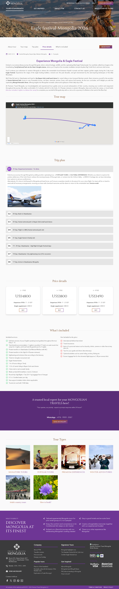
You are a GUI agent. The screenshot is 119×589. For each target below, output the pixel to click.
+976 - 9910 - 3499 (20, 566)
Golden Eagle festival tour (69, 555)
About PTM (59, 9)
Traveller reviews (39, 552)
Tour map (24, 47)
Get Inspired (39, 9)
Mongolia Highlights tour (68, 550)
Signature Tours (67, 545)
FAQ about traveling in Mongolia (71, 571)
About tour (12, 47)
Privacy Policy (108, 587)
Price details (47, 47)
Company (37, 545)
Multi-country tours (104, 9)
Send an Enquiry (105, 3)
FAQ (93, 3)
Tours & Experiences (15, 9)
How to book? (65, 574)
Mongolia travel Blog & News (70, 569)
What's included (62, 47)
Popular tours (39, 562)
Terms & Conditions (95, 587)
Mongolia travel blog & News (78, 3)
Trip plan (35, 47)
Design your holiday (40, 557)
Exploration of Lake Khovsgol (43, 573)
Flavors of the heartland (41, 566)
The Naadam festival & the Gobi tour (72, 552)
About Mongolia (66, 566)
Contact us (79, 9)
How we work (38, 555)
